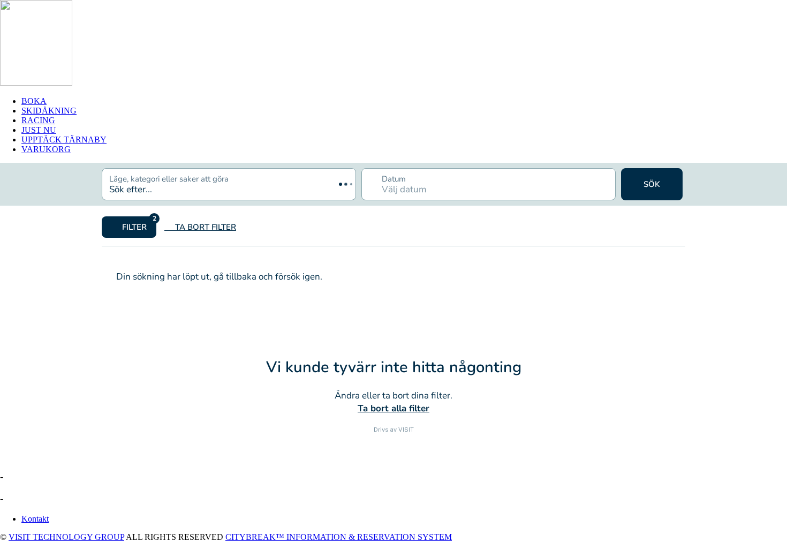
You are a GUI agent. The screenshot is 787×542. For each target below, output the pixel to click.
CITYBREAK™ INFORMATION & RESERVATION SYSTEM (338, 536)
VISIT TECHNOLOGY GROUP (66, 536)
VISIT (406, 429)
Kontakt (35, 518)
